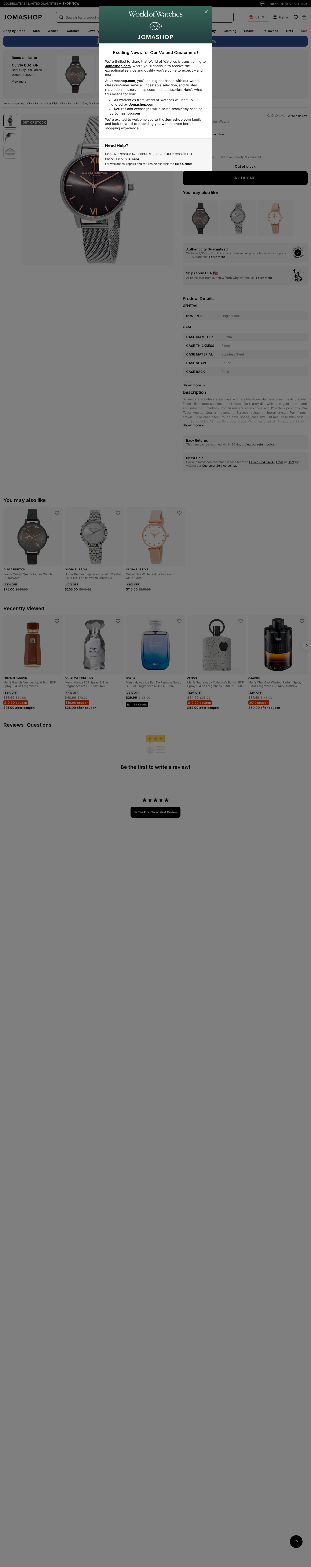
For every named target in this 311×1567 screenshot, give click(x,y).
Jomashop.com (118, 66)
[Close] (206, 12)
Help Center (183, 164)
